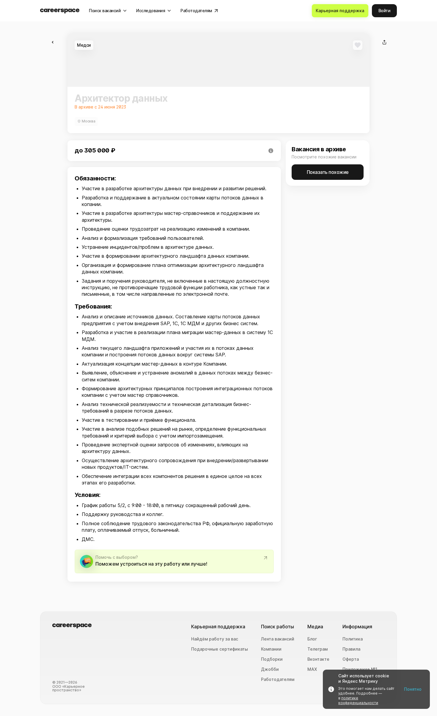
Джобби (270, 669)
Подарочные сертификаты (219, 649)
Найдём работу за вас (214, 639)
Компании (271, 649)
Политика (352, 639)
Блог (312, 639)
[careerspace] (59, 11)
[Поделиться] (384, 42)
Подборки (272, 659)
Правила (351, 649)
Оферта (350, 659)
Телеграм (317, 649)
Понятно (413, 689)
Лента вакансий (277, 639)
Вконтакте (318, 659)
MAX (312, 669)
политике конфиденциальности (358, 700)
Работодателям (277, 679)
